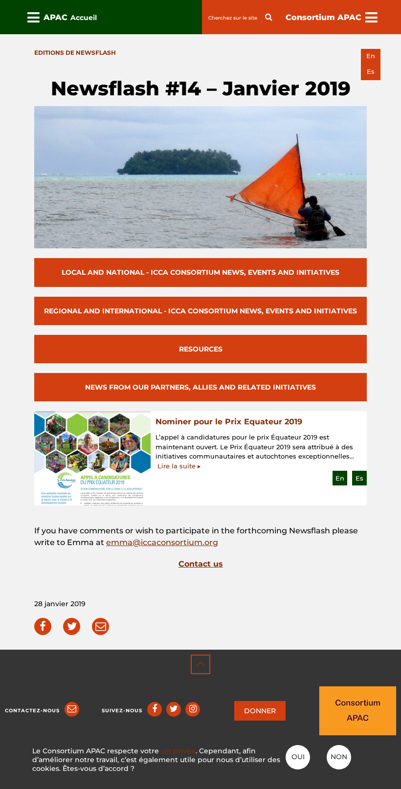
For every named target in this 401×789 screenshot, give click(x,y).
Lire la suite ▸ (179, 466)
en (370, 56)
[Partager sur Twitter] (71, 626)
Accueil (83, 17)
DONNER (260, 710)
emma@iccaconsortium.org (162, 542)
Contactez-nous (32, 710)
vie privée (178, 750)
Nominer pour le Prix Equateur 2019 (229, 421)
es (371, 71)
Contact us (200, 564)
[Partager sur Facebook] (42, 626)
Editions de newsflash (75, 52)
